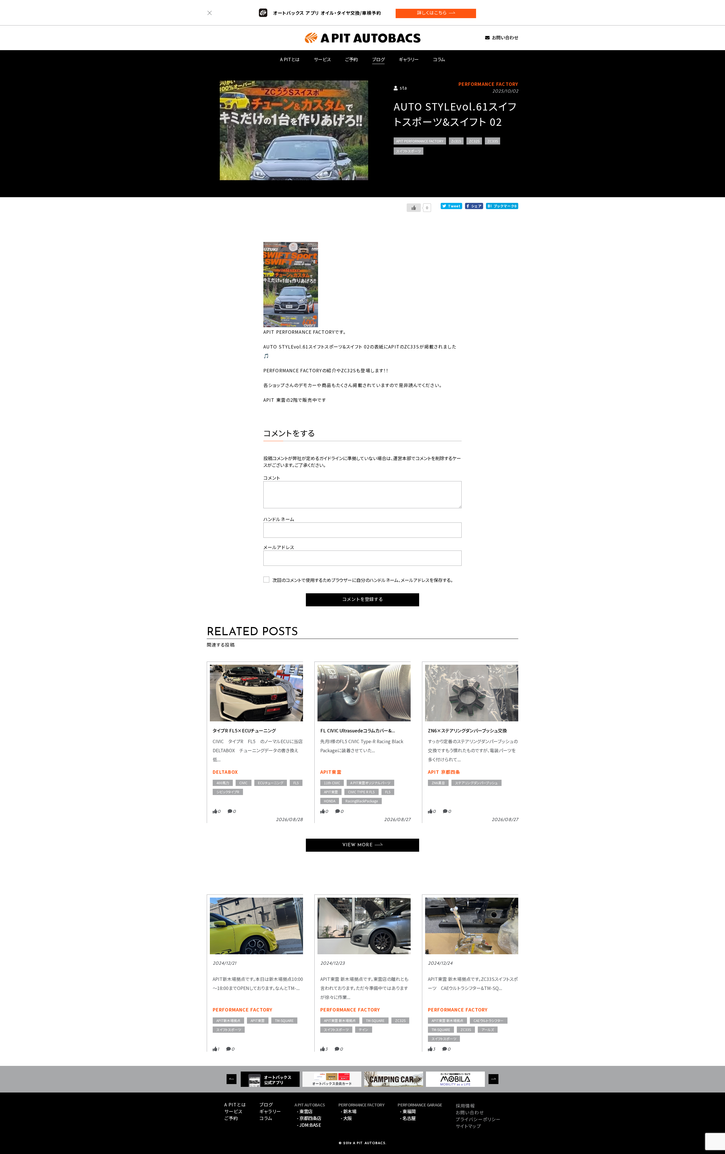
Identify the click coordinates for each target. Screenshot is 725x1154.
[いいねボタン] (414, 207)
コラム (439, 59)
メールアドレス (278, 547)
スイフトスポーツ (408, 150)
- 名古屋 (408, 1118)
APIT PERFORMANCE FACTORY (419, 141)
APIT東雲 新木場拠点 (340, 1020)
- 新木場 (349, 1111)
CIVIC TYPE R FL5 (361, 791)
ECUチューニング (270, 782)
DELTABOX (225, 771)
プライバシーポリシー (478, 1119)
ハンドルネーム (279, 519)
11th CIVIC (332, 782)
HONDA (329, 800)
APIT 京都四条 (444, 771)
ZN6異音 (438, 782)
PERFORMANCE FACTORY (242, 1009)
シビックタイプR (227, 791)
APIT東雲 (331, 771)
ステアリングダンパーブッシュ (476, 782)
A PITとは (290, 59)
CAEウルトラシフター (489, 1020)
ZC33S (492, 141)
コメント (271, 477)
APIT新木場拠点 (228, 1020)
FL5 (296, 782)
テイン (363, 1029)
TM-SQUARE (284, 1020)
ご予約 (351, 59)
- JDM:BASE (309, 1124)
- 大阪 (346, 1118)
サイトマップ (468, 1126)
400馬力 (222, 782)
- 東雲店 (305, 1111)
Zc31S (456, 141)
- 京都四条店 (309, 1118)
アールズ (487, 1029)
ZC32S (474, 141)
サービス (322, 59)
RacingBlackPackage (362, 800)
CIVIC (243, 782)
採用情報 (465, 1105)
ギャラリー (409, 59)
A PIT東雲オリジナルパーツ (370, 782)
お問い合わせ (505, 37)
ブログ (378, 59)
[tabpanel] (294, 130)
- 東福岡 (408, 1111)
